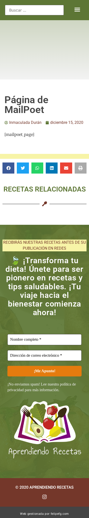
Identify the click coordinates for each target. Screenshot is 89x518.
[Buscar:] (34, 10)
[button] (77, 9)
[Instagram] (44, 496)
